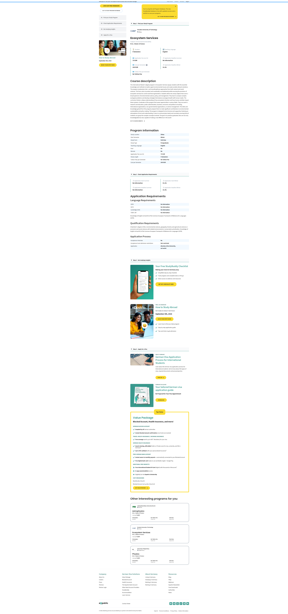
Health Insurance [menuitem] (127, 582)
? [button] (146, 65)
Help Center (170, 1)
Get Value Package (140, 488)
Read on (160, 377)
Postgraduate (165, 143)
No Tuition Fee (165, 160)
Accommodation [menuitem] (127, 592)
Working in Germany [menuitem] (151, 582)
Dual (132, 148)
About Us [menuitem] (101, 577)
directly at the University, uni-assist (168, 247)
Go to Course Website (136, 121)
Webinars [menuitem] (171, 582)
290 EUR (163, 162)
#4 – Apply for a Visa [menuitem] (106, 35)
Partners (182, 1)
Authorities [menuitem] (172, 590)
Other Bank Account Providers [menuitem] (130, 587)
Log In (187, 1)
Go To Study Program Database (111, 10)
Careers (176, 1)
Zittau (162, 134)
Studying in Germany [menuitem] (151, 580)
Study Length (134, 157)
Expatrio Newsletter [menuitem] (174, 585)
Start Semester (135, 137)
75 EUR (163, 154)
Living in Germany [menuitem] (150, 577)
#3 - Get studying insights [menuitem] (108, 29)
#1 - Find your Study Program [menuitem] (109, 18)
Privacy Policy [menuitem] (173, 611)
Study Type (134, 143)
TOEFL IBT (134, 213)
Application (134, 246)
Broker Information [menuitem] (183, 611)
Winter (163, 137)
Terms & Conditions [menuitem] (164, 611)
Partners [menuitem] (101, 585)
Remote (133, 151)
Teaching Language (136, 146)
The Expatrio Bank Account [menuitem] (129, 585)
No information (165, 204)
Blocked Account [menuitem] (127, 580)
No (161, 148)
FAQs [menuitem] (170, 580)
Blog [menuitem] (170, 577)
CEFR (132, 204)
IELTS (132, 207)
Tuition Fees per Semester (138, 160)
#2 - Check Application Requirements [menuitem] (111, 23)
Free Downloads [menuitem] (173, 587)
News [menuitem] (170, 592)
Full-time (163, 140)
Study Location (135, 134)
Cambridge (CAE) (135, 210)
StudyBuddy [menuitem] (125, 590)
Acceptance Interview (137, 240)
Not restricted (165, 243)
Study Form (134, 140)
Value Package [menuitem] (126, 577)
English (163, 146)
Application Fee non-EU (137, 154)
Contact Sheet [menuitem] (126, 604)
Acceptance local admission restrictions (142, 243)
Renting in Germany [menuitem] (150, 585)
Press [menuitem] (100, 582)
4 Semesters (164, 157)
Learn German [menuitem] (126, 595)
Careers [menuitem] (101, 580)
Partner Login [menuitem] (103, 587)
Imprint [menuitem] (156, 611)
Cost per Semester (136, 162)
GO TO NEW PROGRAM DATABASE (166, 16)
